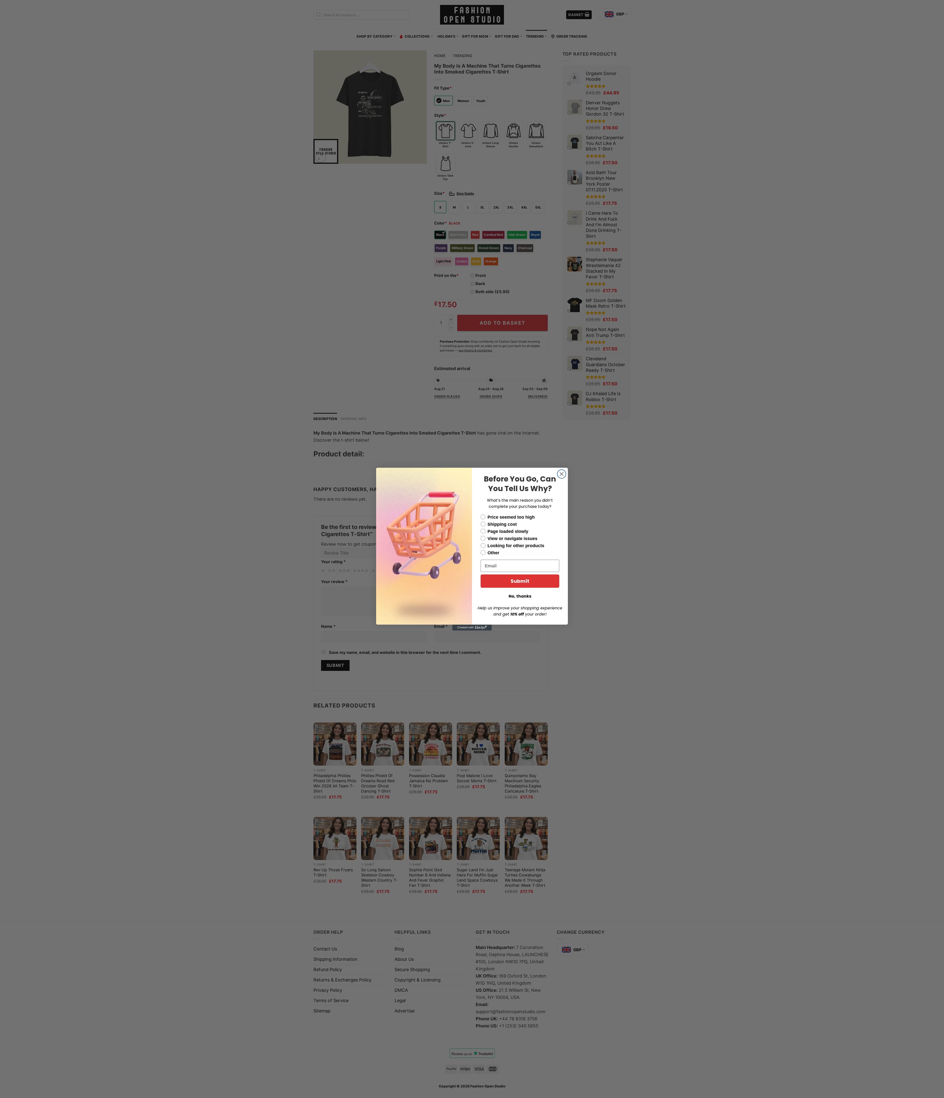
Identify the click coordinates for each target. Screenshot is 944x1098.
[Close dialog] (561, 474)
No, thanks (520, 596)
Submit (520, 581)
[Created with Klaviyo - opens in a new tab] (472, 628)
